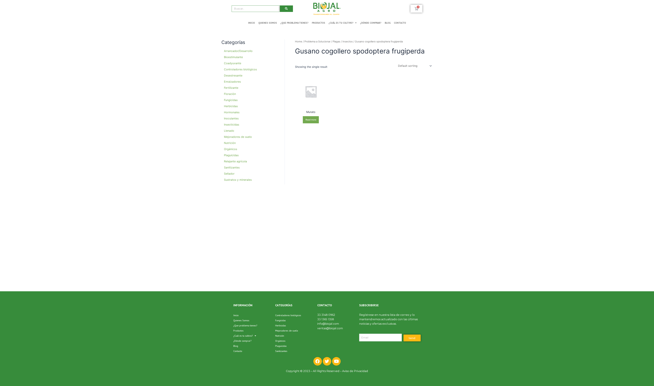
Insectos (347, 41)
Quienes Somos (267, 22)
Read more (311, 119)
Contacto (400, 22)
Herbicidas (280, 325)
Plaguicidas (281, 346)
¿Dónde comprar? (370, 22)
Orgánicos (280, 340)
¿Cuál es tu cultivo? (341, 22)
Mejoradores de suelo (286, 330)
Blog (388, 22)
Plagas (336, 41)
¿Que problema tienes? (294, 22)
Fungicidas (280, 320)
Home (298, 41)
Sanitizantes (281, 351)
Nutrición (279, 335)
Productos (318, 22)
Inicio (251, 22)
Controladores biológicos (288, 315)
